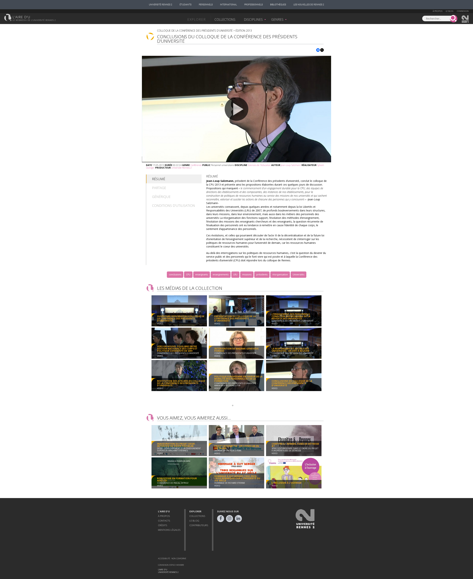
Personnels (206, 4)
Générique (161, 196)
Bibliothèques (278, 4)
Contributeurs (198, 525)
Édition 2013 (244, 30)
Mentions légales (169, 530)
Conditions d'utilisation (173, 205)
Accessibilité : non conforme (172, 558)
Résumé (158, 179)
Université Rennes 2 (160, 4)
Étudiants (185, 4)
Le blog (449, 11)
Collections (225, 19)
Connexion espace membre (171, 565)
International (228, 4)
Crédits (162, 525)
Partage (159, 188)
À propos (437, 11)
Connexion (463, 11)
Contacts (164, 520)
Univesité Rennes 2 (465, 19)
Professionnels (253, 4)
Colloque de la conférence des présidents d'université (195, 30)
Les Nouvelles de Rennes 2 (308, 4)
